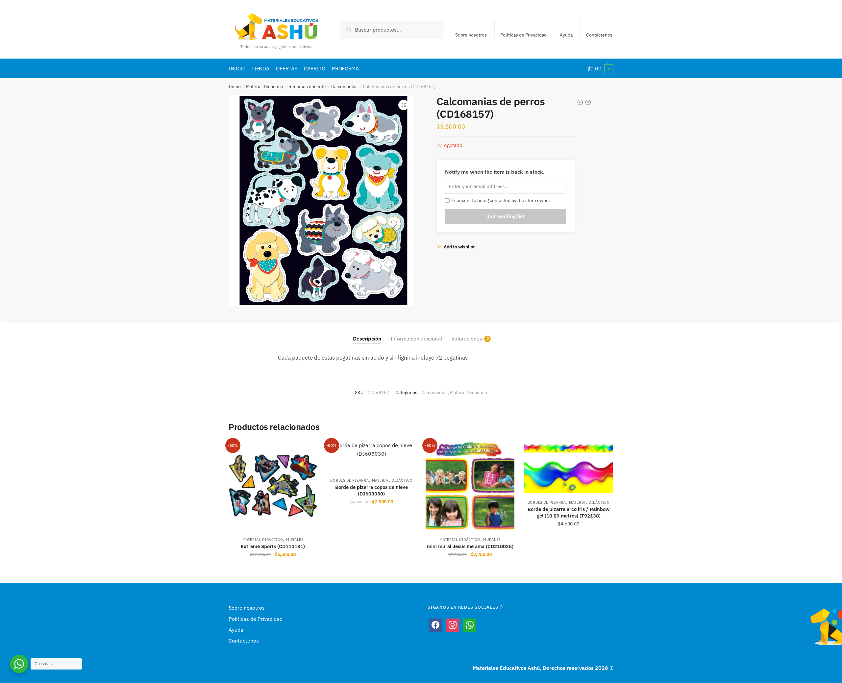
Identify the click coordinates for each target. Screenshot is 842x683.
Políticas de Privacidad (523, 35)
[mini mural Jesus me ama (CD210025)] (470, 485)
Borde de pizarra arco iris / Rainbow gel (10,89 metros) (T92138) (568, 512)
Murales (295, 539)
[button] (403, 105)
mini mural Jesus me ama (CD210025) (470, 546)
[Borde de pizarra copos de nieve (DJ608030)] (371, 456)
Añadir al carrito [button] (273, 569)
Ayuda (566, 35)
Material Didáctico (264, 86)
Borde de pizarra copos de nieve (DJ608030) (371, 490)
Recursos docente (307, 86)
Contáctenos (599, 35)
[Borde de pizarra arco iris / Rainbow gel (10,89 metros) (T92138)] (568, 467)
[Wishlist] (307, 451)
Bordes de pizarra (349, 480)
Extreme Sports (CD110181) (273, 546)
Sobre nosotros (471, 35)
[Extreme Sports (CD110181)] (273, 485)
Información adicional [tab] (416, 338)
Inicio (235, 86)
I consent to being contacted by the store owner (499, 200)
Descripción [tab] (367, 338)
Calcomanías (344, 86)
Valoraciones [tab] (466, 338)
